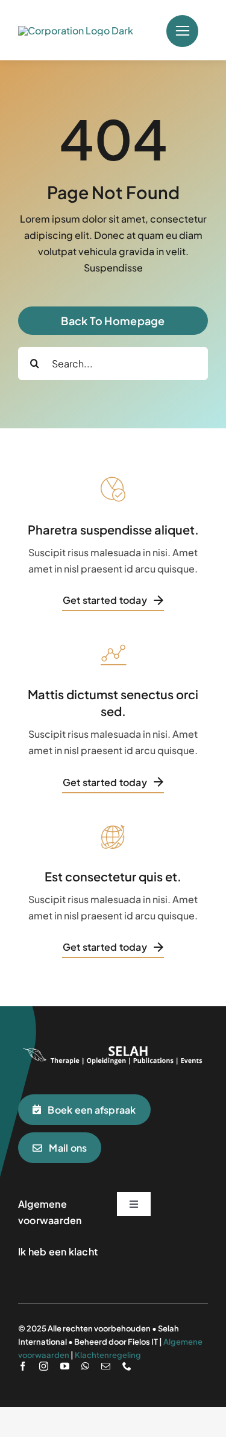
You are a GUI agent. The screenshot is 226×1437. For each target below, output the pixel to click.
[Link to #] (182, 31)
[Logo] (113, 1047)
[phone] (126, 1366)
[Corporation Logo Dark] (75, 30)
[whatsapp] (85, 1366)
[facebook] (22, 1366)
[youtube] (64, 1366)
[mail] (105, 1366)
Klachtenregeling (108, 1355)
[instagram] (43, 1366)
